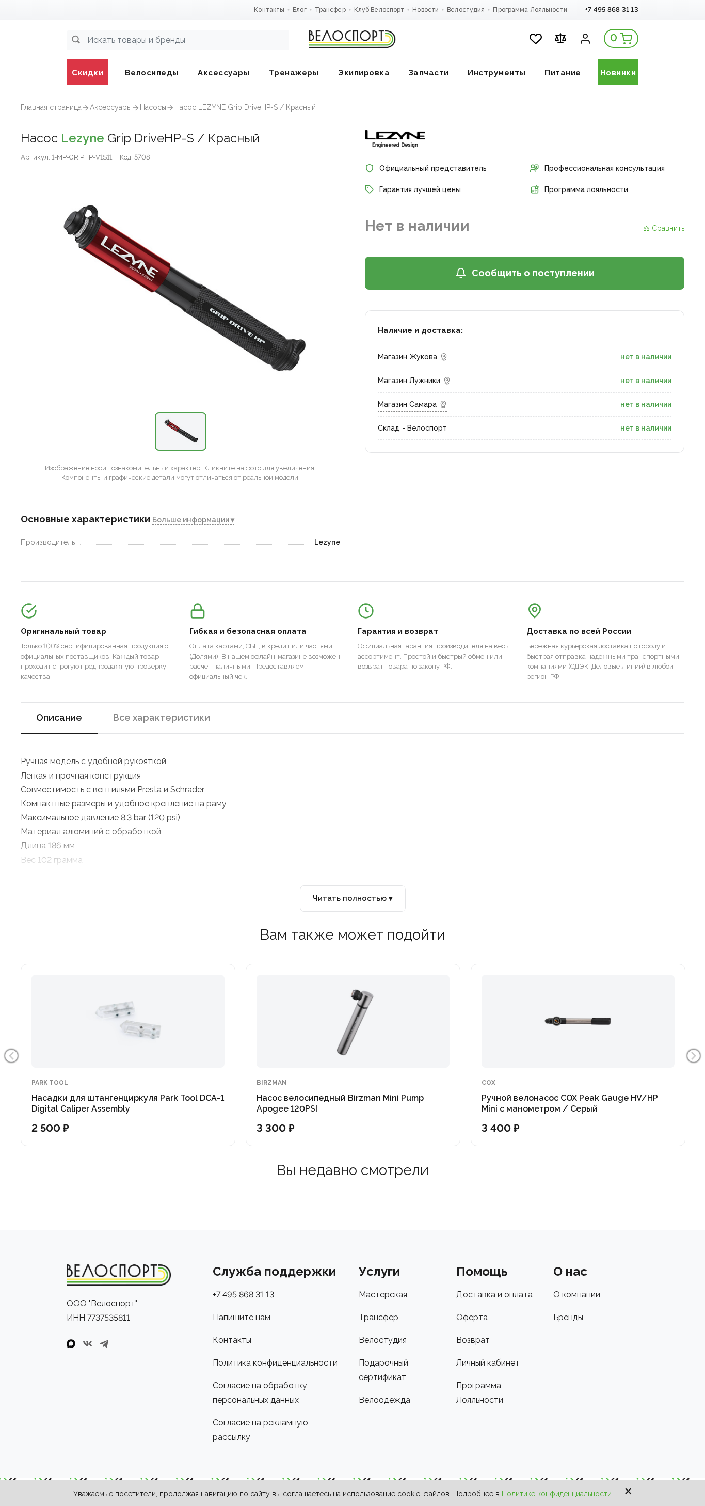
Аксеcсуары (111, 107)
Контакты (269, 9)
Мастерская (383, 1294)
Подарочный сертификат (383, 1370)
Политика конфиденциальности (275, 1363)
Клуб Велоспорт (379, 9)
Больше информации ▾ (193, 520)
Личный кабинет (488, 1363)
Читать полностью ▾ (353, 898)
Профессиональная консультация (604, 168)
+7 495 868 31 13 (611, 9)
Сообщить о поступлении (533, 272)
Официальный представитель (433, 168)
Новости (425, 9)
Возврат (473, 1340)
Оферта (472, 1317)
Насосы (153, 107)
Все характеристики (161, 717)
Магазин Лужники (409, 380)
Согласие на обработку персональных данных (260, 1393)
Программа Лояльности (530, 9)
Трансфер (330, 9)
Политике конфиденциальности (557, 1493)
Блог (299, 9)
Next (693, 1056)
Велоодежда (384, 1400)
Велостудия (466, 9)
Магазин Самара (407, 404)
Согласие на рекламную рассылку (260, 1430)
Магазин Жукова (407, 357)
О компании (576, 1294)
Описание (59, 717)
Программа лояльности (586, 189)
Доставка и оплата (494, 1294)
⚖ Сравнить (663, 228)
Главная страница (51, 107)
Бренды (568, 1317)
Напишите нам (241, 1317)
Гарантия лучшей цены (420, 189)
